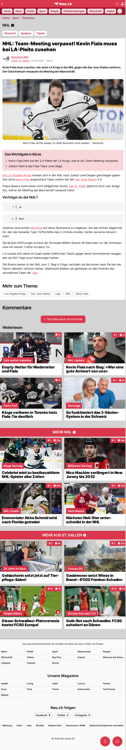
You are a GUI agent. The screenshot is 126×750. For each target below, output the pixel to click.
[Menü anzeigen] (123, 4)
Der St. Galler (77, 186)
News (4, 651)
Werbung (7, 725)
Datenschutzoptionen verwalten (107, 725)
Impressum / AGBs (75, 725)
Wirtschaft (6, 657)
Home (5, 17)
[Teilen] (105, 741)
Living (30, 683)
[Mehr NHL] (63, 432)
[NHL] (63, 25)
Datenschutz (55, 725)
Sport (16, 17)
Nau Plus (56, 657)
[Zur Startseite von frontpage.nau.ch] (63, 3)
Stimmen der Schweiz (114, 657)
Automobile (84, 689)
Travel (55, 689)
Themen (31, 663)
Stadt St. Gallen (20, 60)
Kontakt (40, 725)
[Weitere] (119, 11)
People (106, 651)
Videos (30, 657)
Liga (34, 272)
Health (4, 683)
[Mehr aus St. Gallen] (63, 535)
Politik (30, 651)
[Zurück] (2, 3)
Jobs (29, 725)
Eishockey (29, 17)
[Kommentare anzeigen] (117, 741)
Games (81, 657)
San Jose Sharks (86, 179)
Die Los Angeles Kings (16, 175)
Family (106, 683)
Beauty (4, 695)
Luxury (81, 683)
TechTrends (109, 689)
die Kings (37, 227)
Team (19, 725)
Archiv (55, 663)
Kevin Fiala (22, 179)
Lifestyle (5, 663)
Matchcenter (84, 651)
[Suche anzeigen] (117, 4)
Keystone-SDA (20, 57)
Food (3, 689)
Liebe (55, 683)
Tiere (29, 689)
